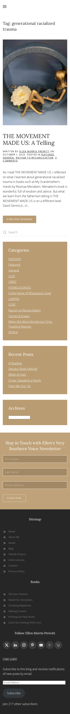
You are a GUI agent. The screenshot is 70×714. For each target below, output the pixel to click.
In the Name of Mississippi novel (29, 293)
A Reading (15, 363)
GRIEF (12, 282)
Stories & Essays (18, 316)
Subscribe (14, 498)
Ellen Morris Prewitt (34, 151)
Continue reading (19, 219)
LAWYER (13, 299)
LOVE (11, 304)
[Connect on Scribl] (58, 645)
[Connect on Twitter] (7, 645)
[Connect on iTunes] (50, 645)
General (8, 157)
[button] (5, 6)
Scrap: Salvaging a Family (24, 380)
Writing (13, 332)
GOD (11, 276)
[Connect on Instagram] (24, 645)
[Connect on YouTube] (41, 645)
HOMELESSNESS (19, 288)
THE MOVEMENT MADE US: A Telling (29, 139)
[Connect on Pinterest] (32, 645)
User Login (10, 659)
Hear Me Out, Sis (19, 386)
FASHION (14, 259)
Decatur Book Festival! (23, 369)
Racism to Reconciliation (35, 157)
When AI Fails (17, 375)
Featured (47, 154)
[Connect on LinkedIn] (15, 645)
